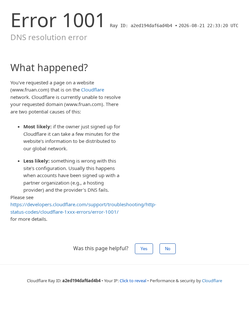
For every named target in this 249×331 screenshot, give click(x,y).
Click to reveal (133, 280)
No (167, 248)
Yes (144, 248)
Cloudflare (92, 89)
